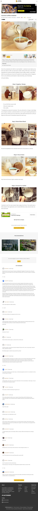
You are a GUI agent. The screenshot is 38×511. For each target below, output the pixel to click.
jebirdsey (6, 419)
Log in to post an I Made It (19, 227)
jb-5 (5, 337)
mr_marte (6, 387)
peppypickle (7, 472)
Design (19, 490)
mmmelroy (6, 319)
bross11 (6, 369)
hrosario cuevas (7, 411)
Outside (26, 490)
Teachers (26, 491)
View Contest (32, 214)
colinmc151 (7, 356)
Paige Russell (4, 17)
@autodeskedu (6, 502)
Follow (8, 56)
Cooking (9, 17)
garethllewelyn (7, 404)
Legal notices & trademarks (27, 508)
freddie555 (7, 268)
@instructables (6, 500)
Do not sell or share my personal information (14, 508)
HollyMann (7, 329)
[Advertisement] (19, 8)
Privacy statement (23, 507)
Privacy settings (30, 507)
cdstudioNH (7, 452)
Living (26, 488)
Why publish (33, 487)
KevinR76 (6, 280)
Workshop (20, 488)
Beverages (14, 17)
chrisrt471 (6, 394)
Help (32, 490)
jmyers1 (6, 437)
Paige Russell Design (7, 65)
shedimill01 (7, 429)
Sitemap (32, 491)
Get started (33, 488)
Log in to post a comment (19, 480)
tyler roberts (7, 301)
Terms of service (16, 507)
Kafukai (6, 460)
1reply (4, 276)
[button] (1, 1)
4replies (4, 307)
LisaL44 (6, 311)
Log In (19, 261)
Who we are (33, 493)
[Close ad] (36, 5)
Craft (19, 491)
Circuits (19, 487)
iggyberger (7, 378)
